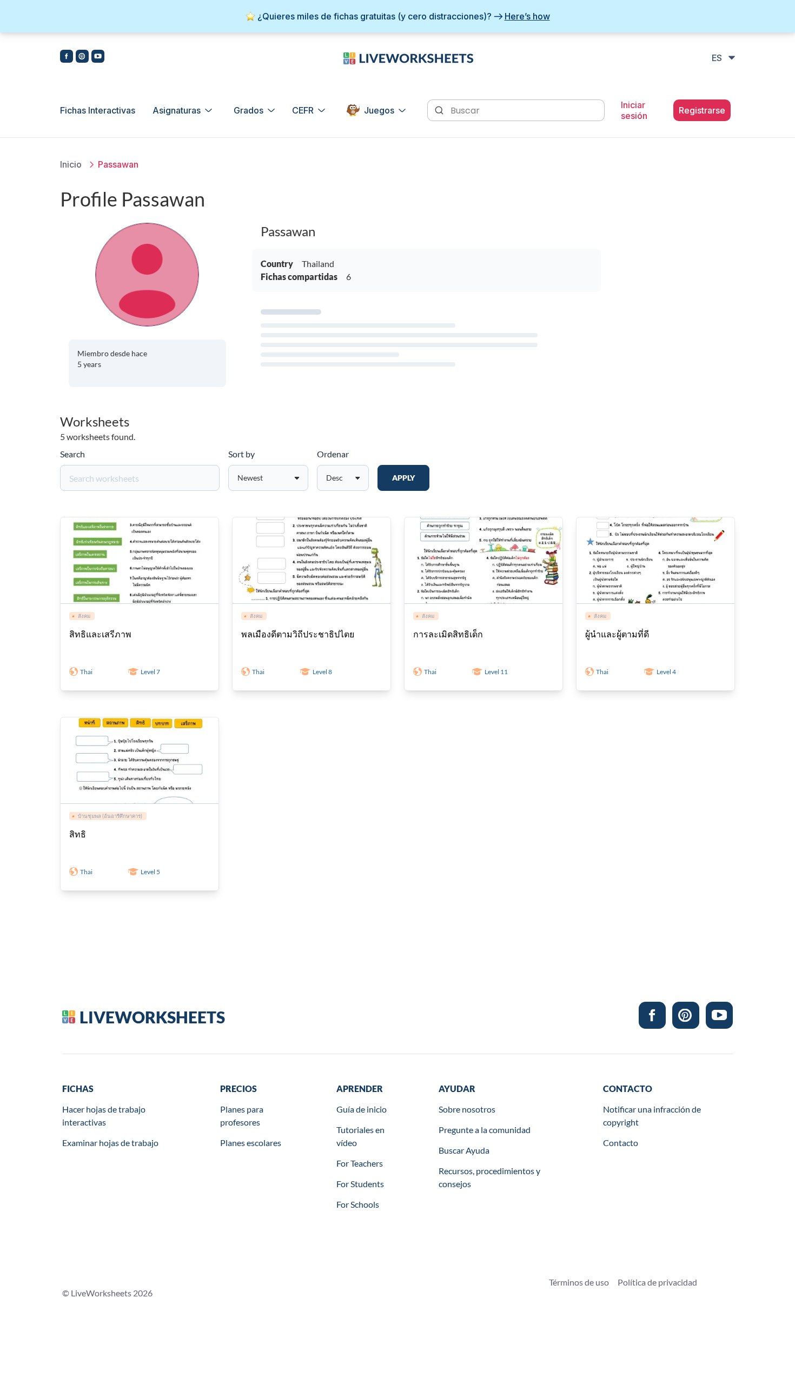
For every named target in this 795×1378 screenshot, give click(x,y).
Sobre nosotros (467, 1109)
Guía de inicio (361, 1109)
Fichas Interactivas (97, 110)
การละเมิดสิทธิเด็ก (448, 634)
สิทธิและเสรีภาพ (100, 634)
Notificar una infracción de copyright (652, 1115)
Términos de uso (579, 1282)
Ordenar (333, 454)
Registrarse (702, 110)
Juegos (379, 110)
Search (72, 454)
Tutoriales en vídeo (360, 1136)
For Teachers (359, 1163)
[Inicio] (408, 57)
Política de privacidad (657, 1282)
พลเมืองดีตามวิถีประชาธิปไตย (297, 634)
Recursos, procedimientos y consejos (489, 1177)
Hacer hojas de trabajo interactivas (103, 1115)
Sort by (241, 454)
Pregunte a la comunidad (485, 1129)
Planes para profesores (241, 1115)
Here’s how (527, 16)
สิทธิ (77, 834)
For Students (360, 1184)
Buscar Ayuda (464, 1150)
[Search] (440, 109)
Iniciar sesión (634, 110)
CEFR (303, 110)
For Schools (357, 1204)
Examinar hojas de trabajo (110, 1142)
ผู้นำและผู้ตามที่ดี (617, 634)
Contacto (620, 1142)
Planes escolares (250, 1142)
